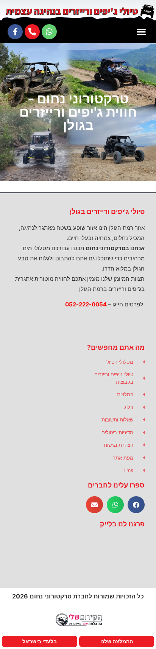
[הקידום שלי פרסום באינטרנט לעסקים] (78, 624)
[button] (141, 31)
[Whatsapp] (49, 31)
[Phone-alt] (32, 31)
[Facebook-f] (15, 31)
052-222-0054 (86, 304)
